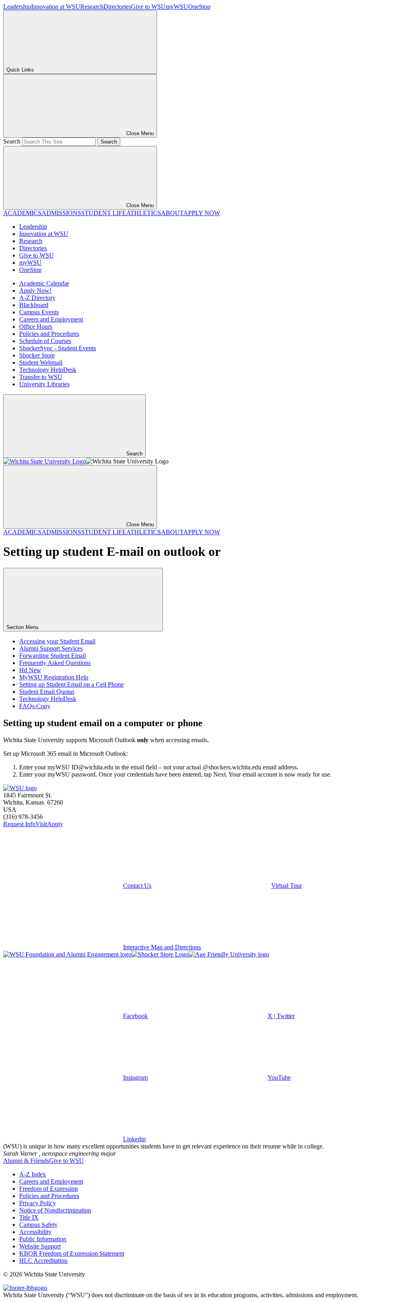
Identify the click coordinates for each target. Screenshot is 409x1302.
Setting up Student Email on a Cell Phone (71, 684)
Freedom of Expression (48, 1188)
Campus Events (39, 312)
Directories (117, 6)
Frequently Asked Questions (55, 662)
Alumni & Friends (26, 1160)
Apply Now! (35, 290)
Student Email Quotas (46, 691)
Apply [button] (55, 824)
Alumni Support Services (51, 648)
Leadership (17, 6)
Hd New (30, 670)
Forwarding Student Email (52, 655)
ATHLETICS (143, 213)
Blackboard (33, 305)
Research (91, 6)
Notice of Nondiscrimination (55, 1210)
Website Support (40, 1246)
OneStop (199, 6)
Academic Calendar (44, 283)
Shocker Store (37, 355)
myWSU (177, 6)
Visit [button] (41, 824)
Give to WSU (148, 6)
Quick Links (20, 70)
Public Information (42, 1239)
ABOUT (172, 213)
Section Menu (23, 627)
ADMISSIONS (61, 213)
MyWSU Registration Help (53, 677)
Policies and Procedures (49, 333)
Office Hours (35, 326)
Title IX (29, 1217)
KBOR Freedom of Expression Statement (71, 1253)
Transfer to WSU (40, 376)
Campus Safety (38, 1224)
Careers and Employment (51, 319)
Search (11, 141)
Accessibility (35, 1231)
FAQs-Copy (34, 706)
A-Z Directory (37, 297)
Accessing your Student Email (57, 641)
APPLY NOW (201, 213)
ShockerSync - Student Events (57, 348)
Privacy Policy (37, 1203)
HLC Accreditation (43, 1260)
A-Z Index (32, 1174)
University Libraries (44, 384)
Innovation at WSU (55, 6)
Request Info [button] (19, 824)
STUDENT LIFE (103, 213)
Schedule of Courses (45, 340)
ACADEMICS (22, 213)
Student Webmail (40, 362)
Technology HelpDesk (47, 369)
